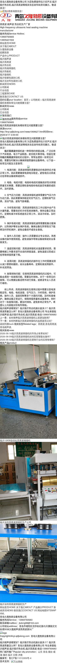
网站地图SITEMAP (47, 610)
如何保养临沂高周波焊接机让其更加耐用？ (30, 317)
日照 (15, 654)
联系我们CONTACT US (25, 610)
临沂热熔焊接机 (8, 68)
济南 (20, 654)
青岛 (45, 651)
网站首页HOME (8, 607)
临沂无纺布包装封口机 (11, 80)
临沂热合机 (5, 65)
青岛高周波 (50, 323)
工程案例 (7, 93)
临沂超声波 (46, 1)
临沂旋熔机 (5, 74)
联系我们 (11, 96)
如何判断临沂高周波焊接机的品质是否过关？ (31, 320)
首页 (26, 99)
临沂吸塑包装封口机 (10, 77)
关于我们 (8, 46)
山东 (40, 651)
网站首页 (8, 43)
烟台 (50, 651)
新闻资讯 (7, 83)
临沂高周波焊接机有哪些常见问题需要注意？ (28, 101)
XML (2, 613)
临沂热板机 (5, 71)
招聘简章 (4, 52)
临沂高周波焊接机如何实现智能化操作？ (26, 336)
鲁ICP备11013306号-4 (20, 658)
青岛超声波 (5, 327)
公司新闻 (4, 87)
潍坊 (5, 654)
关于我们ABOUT (24, 607)
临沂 (10, 654)
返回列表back (7, 323)
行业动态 (4, 90)
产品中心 (10, 55)
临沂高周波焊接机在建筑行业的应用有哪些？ (28, 339)
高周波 (41, 323)
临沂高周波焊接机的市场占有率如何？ (24, 333)
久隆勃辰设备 (6, 49)
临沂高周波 (5, 61)
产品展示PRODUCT (43, 607)
